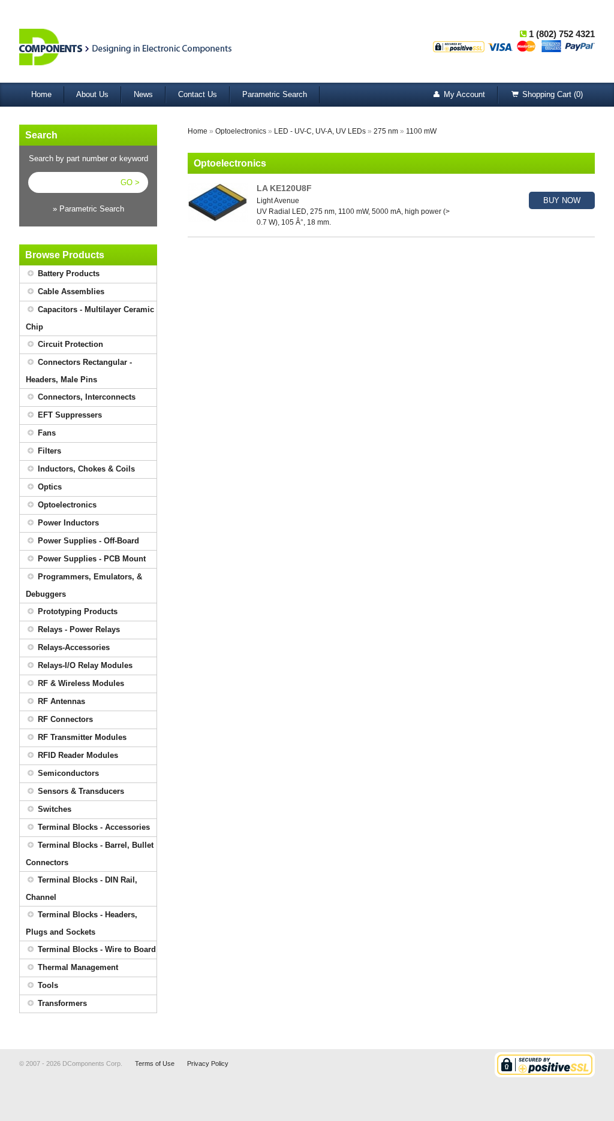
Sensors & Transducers (79, 791)
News (143, 94)
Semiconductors (67, 773)
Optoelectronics (66, 504)
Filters (48, 450)
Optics (48, 486)
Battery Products (67, 273)
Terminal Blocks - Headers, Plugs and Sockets (81, 923)
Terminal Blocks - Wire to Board (95, 949)
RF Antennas (60, 701)
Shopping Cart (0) (551, 94)
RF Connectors (64, 719)
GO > (130, 182)
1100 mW (421, 131)
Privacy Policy (207, 1063)
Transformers (61, 1003)
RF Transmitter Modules (81, 737)
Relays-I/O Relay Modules (84, 665)
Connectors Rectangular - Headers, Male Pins (79, 371)
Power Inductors (67, 522)
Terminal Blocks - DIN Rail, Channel (81, 888)
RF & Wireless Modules (79, 683)
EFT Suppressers (68, 414)
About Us (92, 94)
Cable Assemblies (69, 291)
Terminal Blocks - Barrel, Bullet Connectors (90, 854)
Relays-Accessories (72, 647)
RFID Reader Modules (76, 755)
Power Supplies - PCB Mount (90, 558)
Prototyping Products (76, 611)
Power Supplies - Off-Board (87, 540)
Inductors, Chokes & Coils (85, 468)
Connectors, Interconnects (85, 396)
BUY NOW (561, 200)
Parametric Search (274, 94)
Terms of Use (154, 1063)
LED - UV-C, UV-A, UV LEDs (320, 131)
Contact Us (197, 94)
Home (41, 94)
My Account (463, 94)
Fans (45, 432)
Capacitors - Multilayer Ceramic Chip (90, 318)
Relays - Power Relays (77, 629)
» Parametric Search (88, 208)
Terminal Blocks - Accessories (92, 827)
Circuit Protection (69, 344)
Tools (46, 985)
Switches (53, 809)
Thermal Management (76, 967)
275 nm (386, 131)
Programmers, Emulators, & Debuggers (84, 585)
